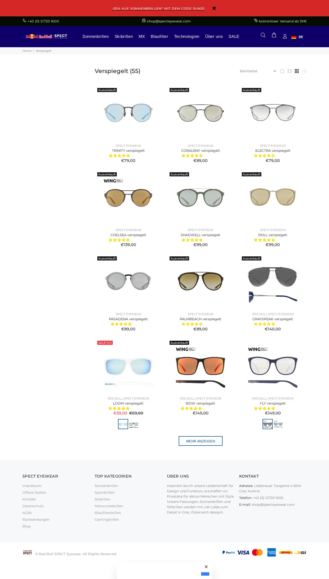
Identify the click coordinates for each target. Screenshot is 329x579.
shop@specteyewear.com (273, 504)
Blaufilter (159, 36)
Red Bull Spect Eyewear (273, 314)
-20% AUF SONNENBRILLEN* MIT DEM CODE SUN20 (158, 8)
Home (27, 51)
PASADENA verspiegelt (128, 319)
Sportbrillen (105, 492)
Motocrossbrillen (109, 506)
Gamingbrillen (107, 519)
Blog (26, 526)
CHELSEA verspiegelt (128, 235)
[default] (205, 574)
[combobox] (297, 37)
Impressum (32, 486)
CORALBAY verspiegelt (200, 150)
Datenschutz (33, 506)
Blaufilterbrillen (108, 513)
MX (142, 36)
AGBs (27, 513)
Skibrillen (124, 36)
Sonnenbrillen (95, 36)
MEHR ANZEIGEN (200, 441)
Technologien (186, 36)
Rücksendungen (36, 519)
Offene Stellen (34, 492)
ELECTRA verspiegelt (272, 150)
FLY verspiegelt (273, 403)
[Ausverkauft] (128, 112)
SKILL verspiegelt (272, 235)
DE (301, 37)
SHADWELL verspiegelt (200, 235)
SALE (234, 36)
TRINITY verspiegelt (128, 150)
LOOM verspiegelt (128, 403)
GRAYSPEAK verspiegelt (272, 319)
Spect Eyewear (128, 145)
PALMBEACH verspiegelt (200, 319)
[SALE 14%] (128, 365)
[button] (120, 155)
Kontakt (29, 499)
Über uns (214, 36)
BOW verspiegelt (200, 403)
